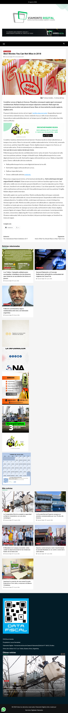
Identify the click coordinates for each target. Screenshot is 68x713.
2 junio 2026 (49, 278)
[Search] (64, 43)
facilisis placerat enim (39, 113)
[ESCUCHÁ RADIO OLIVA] (34, 130)
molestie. (27, 174)
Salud (11, 543)
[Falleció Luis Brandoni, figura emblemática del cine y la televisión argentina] (17, 296)
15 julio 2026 (16, 553)
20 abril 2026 (16, 315)
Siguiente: (50, 238)
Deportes (6, 543)
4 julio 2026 (16, 280)
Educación (6, 577)
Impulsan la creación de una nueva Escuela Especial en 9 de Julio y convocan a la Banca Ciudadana (17, 583)
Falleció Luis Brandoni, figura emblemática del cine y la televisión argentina (15, 311)
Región (38, 543)
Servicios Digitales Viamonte (34, 710)
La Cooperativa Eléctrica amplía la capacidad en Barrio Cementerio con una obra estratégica (17, 516)
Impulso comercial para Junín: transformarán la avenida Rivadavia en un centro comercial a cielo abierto (50, 549)
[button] (4, 43)
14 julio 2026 (16, 587)
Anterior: (15, 238)
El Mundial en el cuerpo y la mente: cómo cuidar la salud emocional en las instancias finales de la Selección (16, 549)
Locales (6, 510)
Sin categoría (7, 51)
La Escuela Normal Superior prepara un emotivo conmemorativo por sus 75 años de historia (49, 516)
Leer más (6, 694)
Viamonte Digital (9, 56)
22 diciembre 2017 (19, 56)
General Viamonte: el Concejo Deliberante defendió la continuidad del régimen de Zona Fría (49, 274)
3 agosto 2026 (17, 520)
